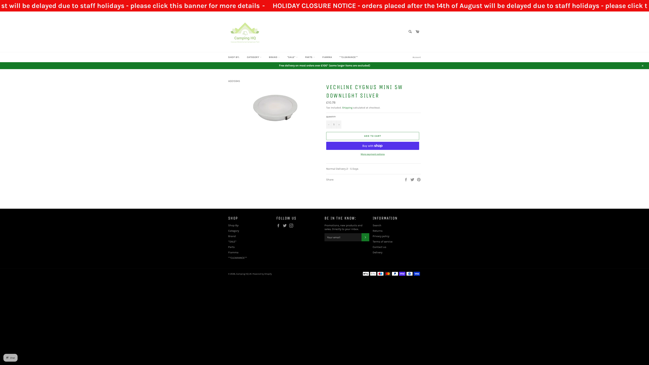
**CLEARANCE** (348, 57)
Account (417, 57)
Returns (377, 230)
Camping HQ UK (244, 274)
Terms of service (382, 241)
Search (377, 225)
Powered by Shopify (262, 274)
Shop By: (233, 57)
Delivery (377, 252)
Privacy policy (381, 236)
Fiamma (327, 57)
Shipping (347, 107)
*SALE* (291, 57)
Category (253, 57)
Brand (273, 57)
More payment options (373, 154)
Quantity (331, 117)
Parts (309, 57)
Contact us (379, 247)
